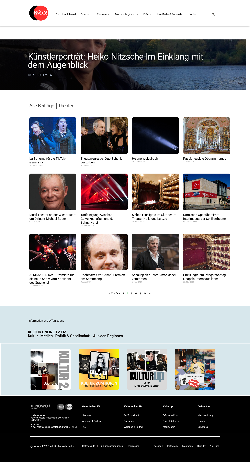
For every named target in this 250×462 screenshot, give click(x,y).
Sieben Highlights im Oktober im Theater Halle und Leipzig (154, 216)
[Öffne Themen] (108, 14)
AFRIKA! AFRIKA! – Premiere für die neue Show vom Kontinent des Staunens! (51, 278)
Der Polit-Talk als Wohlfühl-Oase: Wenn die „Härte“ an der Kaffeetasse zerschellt (121, 75)
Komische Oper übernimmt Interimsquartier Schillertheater (204, 216)
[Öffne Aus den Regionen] (137, 14)
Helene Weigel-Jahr (145, 158)
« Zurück (114, 293)
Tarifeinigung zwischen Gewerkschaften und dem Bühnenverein (98, 218)
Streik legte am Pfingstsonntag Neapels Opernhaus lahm (204, 276)
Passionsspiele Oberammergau (204, 158)
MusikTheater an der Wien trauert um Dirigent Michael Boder (52, 216)
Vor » (147, 293)
